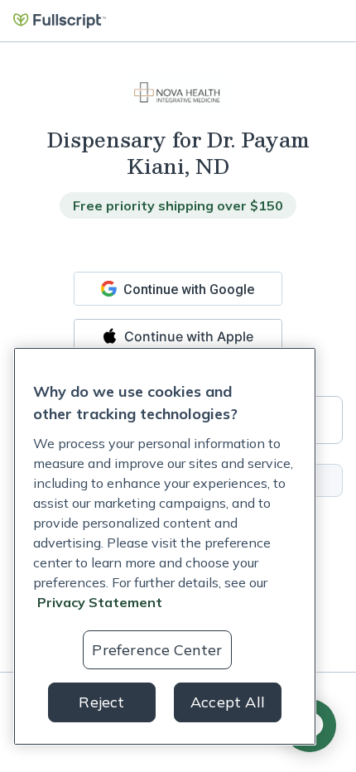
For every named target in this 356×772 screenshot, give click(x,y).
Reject (101, 702)
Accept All (227, 702)
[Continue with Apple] (178, 336)
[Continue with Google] (178, 289)
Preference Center (157, 649)
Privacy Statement (99, 602)
